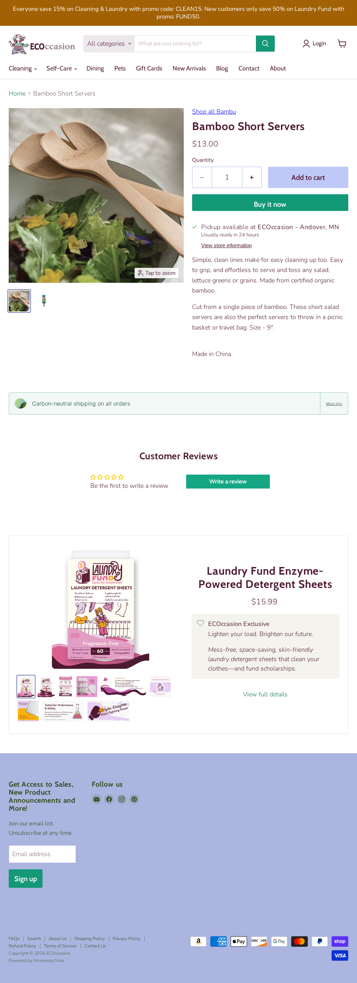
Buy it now (270, 204)
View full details (265, 694)
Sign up (25, 878)
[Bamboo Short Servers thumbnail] (19, 301)
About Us (57, 939)
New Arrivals (189, 68)
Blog (222, 68)
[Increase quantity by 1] (252, 177)
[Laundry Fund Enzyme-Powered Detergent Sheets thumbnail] (46, 686)
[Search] (265, 44)
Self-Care (59, 68)
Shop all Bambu (214, 111)
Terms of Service (60, 946)
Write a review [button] (227, 481)
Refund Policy (22, 946)
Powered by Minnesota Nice (36, 961)
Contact (248, 68)
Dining (95, 68)
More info (334, 403)
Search (34, 939)
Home (17, 93)
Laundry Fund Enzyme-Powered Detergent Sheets (265, 577)
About (278, 68)
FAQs (14, 939)
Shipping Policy (89, 939)
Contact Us (95, 946)
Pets (120, 68)
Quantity (203, 160)
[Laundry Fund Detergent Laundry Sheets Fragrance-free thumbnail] (26, 686)
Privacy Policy (126, 939)
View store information (226, 245)
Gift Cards (149, 68)
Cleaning (21, 68)
